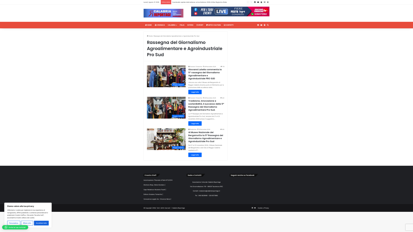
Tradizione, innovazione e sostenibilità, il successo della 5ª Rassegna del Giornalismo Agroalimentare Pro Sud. (206, 105)
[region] (28, 215)
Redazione (193, 129)
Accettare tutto (41, 223)
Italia (182, 25)
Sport (200, 25)
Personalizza (13, 223)
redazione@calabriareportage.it (209, 191)
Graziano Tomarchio (196, 66)
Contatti (229, 25)
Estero (190, 25)
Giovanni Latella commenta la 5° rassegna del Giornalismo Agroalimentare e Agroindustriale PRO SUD (205, 74)
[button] (15, 227)
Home (149, 25)
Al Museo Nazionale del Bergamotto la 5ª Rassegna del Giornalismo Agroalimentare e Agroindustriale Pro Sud (205, 137)
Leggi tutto (195, 92)
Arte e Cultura (214, 25)
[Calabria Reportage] (163, 13)
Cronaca (161, 25)
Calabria (171, 25)
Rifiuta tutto (27, 223)
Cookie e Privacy (263, 208)
